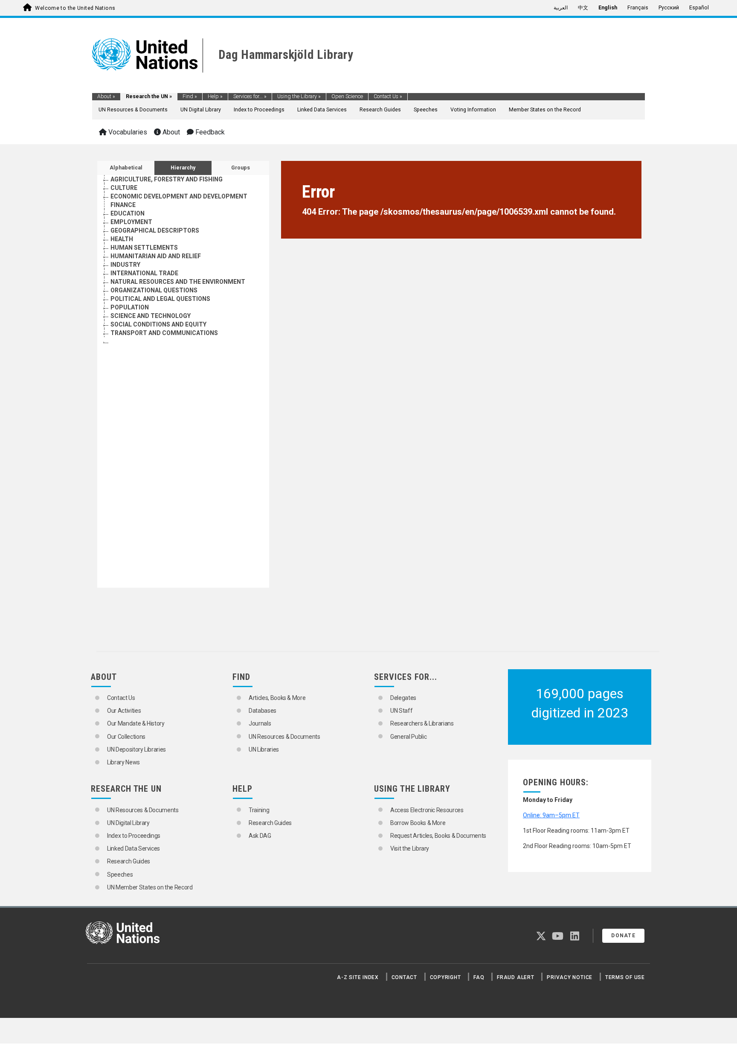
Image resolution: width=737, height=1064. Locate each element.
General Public (408, 736)
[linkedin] (574, 937)
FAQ (478, 977)
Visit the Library (409, 848)
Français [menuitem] (637, 8)
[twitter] (541, 937)
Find (190, 96)
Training (259, 810)
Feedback (209, 132)
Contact (404, 977)
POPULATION (129, 307)
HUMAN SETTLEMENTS (144, 247)
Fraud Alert (515, 977)
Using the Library (299, 96)
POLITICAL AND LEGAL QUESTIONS (160, 298)
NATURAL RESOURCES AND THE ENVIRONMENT (177, 281)
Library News (123, 762)
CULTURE (123, 187)
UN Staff (401, 710)
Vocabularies (127, 132)
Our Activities (124, 710)
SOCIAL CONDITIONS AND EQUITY (158, 324)
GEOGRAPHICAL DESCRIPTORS (154, 230)
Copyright (445, 977)
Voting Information (473, 110)
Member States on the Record (545, 110)
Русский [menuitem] (669, 8)
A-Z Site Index (358, 977)
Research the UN (149, 96)
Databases (262, 710)
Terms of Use (625, 977)
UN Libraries (264, 749)
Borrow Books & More (417, 822)
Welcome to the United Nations (75, 8)
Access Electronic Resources (427, 810)
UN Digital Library (200, 110)
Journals (260, 723)
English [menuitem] (607, 8)
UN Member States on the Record (150, 887)
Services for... (250, 96)
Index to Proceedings (259, 110)
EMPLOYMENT (131, 222)
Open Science (347, 96)
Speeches (426, 110)
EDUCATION (127, 213)
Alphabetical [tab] (126, 168)
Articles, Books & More (277, 697)
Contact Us (388, 96)
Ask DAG (260, 835)
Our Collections (126, 736)
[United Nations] (144, 53)
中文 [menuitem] (583, 8)
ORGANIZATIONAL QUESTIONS (153, 290)
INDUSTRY (125, 264)
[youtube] (557, 937)
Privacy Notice (569, 977)
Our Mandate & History (136, 723)
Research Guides (380, 110)
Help (215, 96)
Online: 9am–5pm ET (551, 815)
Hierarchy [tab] (183, 168)
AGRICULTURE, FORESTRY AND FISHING (166, 179)
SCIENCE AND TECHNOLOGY (150, 315)
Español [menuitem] (699, 8)
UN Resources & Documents (133, 110)
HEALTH (121, 239)
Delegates (403, 697)
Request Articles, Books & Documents (438, 835)
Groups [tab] (240, 168)
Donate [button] (623, 936)
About (106, 96)
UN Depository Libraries (136, 749)
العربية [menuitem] (561, 8)
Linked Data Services (322, 110)
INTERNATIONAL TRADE (144, 273)
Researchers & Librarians (422, 723)
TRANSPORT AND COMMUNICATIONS (164, 332)
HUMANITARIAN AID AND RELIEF (155, 256)
